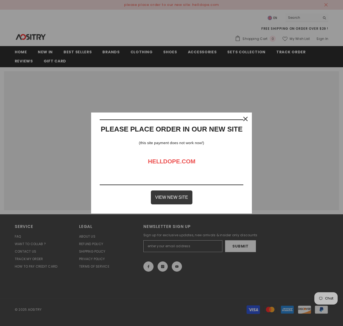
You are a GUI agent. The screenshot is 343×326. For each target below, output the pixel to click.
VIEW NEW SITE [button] (171, 197)
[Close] (245, 119)
